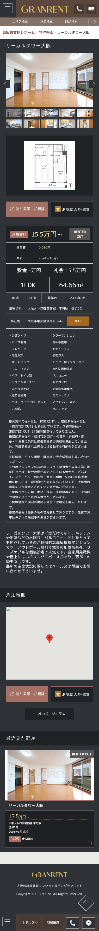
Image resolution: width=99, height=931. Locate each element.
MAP (78, 321)
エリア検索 (20, 21)
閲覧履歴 (53, 922)
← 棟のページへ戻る (49, 713)
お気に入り (30, 922)
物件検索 (46, 32)
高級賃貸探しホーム (18, 32)
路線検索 (71, 21)
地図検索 (46, 21)
